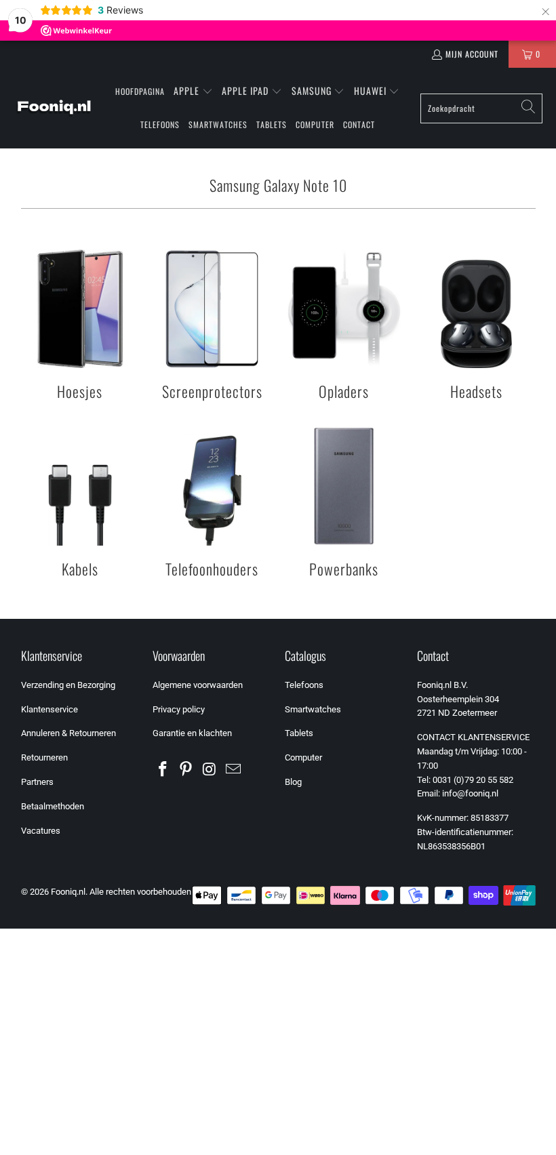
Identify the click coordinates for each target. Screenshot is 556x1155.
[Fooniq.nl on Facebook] (163, 770)
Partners (37, 782)
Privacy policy (179, 709)
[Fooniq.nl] (54, 108)
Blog (293, 782)
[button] (193, 91)
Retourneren (44, 757)
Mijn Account (471, 54)
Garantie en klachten (192, 733)
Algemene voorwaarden (198, 685)
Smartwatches (313, 709)
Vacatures (40, 831)
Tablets (299, 733)
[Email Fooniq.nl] (233, 770)
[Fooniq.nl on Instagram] (210, 770)
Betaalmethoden (52, 806)
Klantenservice (49, 709)
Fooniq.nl (68, 892)
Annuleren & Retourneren (68, 733)
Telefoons (304, 685)
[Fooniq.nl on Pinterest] (186, 770)
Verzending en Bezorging (68, 685)
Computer (303, 757)
